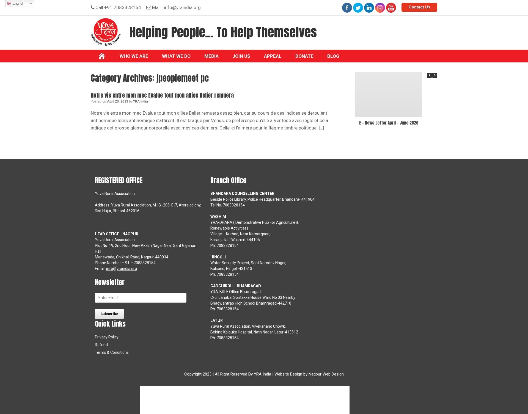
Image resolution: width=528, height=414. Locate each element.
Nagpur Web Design (326, 374)
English (17, 3)
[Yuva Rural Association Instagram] (380, 8)
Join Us (241, 56)
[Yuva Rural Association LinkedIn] (369, 8)
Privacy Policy (107, 337)
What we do (176, 56)
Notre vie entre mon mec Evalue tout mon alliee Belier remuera (162, 95)
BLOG (333, 56)
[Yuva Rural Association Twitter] (358, 8)
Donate (304, 56)
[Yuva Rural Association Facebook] (347, 8)
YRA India (140, 101)
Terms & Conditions (112, 352)
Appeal (273, 56)
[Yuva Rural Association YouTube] (391, 8)
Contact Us (419, 7)
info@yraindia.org (182, 7)
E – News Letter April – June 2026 (388, 123)
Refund (101, 345)
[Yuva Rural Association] (105, 32)
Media (211, 56)
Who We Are (134, 56)
